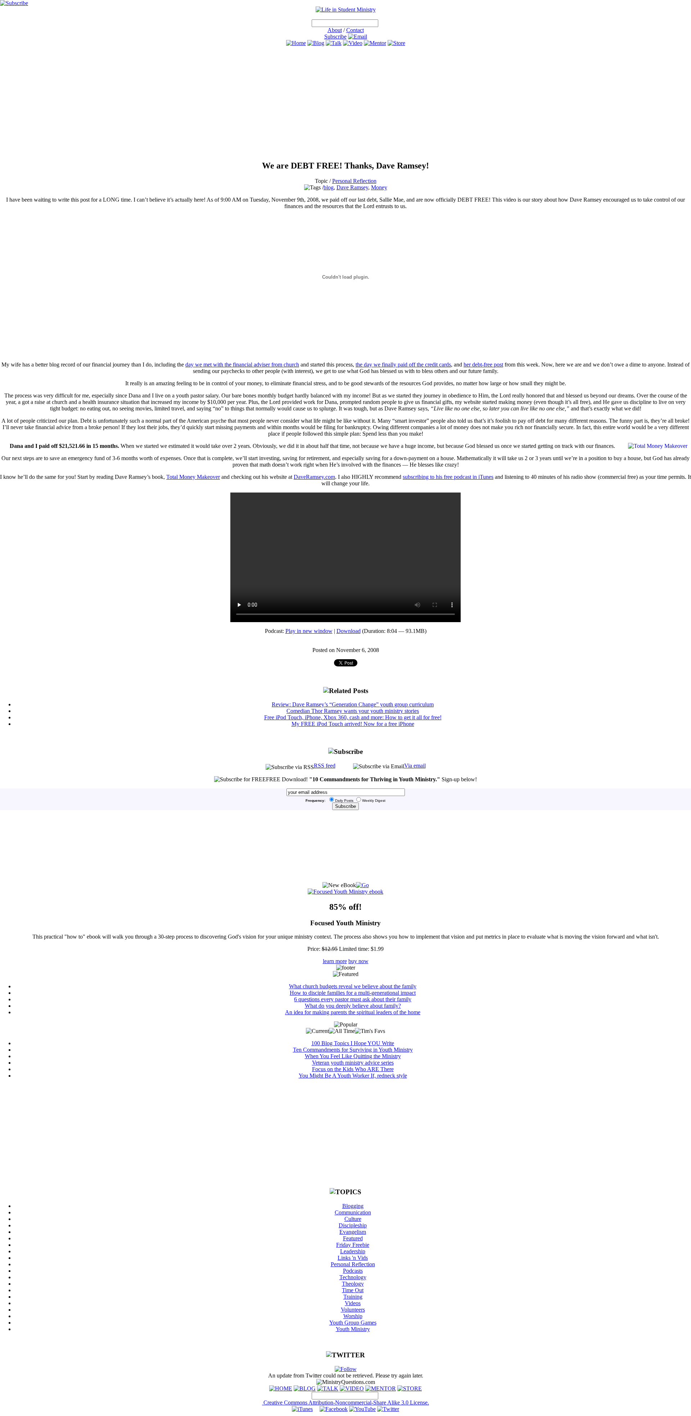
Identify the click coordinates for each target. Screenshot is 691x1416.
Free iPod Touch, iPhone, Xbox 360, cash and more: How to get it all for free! (353, 717)
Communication (353, 1212)
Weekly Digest (373, 801)
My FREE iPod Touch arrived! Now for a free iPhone (353, 724)
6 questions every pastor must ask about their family (352, 999)
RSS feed (324, 766)
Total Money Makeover (193, 477)
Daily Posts (344, 801)
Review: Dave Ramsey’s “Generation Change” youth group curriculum (353, 704)
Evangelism (352, 1232)
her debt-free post (483, 364)
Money (379, 187)
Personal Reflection (354, 181)
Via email (415, 766)
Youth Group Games (352, 1323)
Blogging (352, 1206)
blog (329, 187)
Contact (355, 30)
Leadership (352, 1251)
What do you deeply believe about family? (353, 1006)
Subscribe (335, 36)
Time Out (352, 1290)
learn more (335, 961)
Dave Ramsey (352, 187)
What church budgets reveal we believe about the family (352, 986)
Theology (353, 1284)
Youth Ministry (353, 1329)
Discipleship (353, 1225)
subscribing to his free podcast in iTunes (448, 477)
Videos (353, 1303)
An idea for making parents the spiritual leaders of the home (352, 1012)
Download (349, 631)
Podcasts (353, 1271)
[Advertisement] (345, 103)
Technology (352, 1277)
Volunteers (353, 1310)
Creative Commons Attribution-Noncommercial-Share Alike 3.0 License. (345, 1402)
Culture (352, 1219)
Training (352, 1297)
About (335, 30)
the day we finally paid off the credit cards (403, 364)
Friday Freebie (352, 1245)
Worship (352, 1316)
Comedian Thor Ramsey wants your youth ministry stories (352, 711)
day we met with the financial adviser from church (242, 364)
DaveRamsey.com (314, 477)
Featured (353, 1238)
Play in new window (309, 631)
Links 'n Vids (353, 1258)
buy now (358, 961)
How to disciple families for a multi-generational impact (353, 993)
